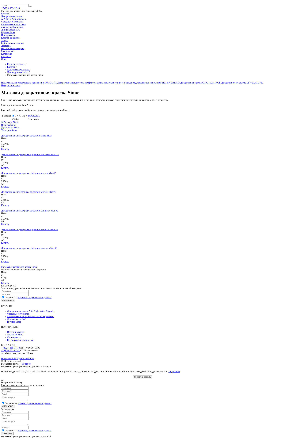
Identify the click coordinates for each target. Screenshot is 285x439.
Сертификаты (14, 337)
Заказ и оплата (14, 334)
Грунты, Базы (14, 322)
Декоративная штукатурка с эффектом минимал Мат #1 (29, 248)
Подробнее (174, 371)
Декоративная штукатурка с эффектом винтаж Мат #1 (28, 192)
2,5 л (24, 116)
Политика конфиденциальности (17, 358)
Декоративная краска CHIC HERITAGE (200, 82)
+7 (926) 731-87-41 (10, 350)
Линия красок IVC (16, 319)
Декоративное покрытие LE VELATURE (242, 82)
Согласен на (28, 297)
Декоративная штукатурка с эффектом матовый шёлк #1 (29, 229)
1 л (17, 116)
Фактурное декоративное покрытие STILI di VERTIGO (152, 82)
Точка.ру (26, 364)
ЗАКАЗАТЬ (34, 115)
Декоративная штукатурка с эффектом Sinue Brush (26, 135)
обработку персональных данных (35, 297)
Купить (5, 149)
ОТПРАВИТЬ (8, 300)
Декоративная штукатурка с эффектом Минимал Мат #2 (29, 210)
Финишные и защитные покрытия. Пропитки (30, 316)
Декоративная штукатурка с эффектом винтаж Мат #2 (28, 173)
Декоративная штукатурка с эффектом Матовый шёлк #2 (30, 154)
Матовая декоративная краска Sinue (19, 267)
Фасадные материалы (18, 314)
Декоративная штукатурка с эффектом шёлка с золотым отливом (90, 82)
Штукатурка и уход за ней (20, 340)
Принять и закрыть (142, 377)
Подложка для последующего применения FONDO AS (29, 82)
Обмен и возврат (15, 332)
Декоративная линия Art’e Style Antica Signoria (30, 311)
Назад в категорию (10, 85)
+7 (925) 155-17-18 (10, 347)
